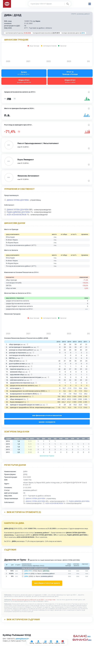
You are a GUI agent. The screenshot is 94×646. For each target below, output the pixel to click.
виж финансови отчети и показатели (47, 415)
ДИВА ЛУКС (28, 571)
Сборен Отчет (24, 81)
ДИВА (26, 576)
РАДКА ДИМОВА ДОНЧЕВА (18, 212)
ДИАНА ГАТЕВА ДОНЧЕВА (18, 200)
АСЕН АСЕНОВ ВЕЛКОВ (16, 215)
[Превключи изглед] (90, 22)
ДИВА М (27, 573)
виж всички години (47, 456)
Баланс (24, 73)
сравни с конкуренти (47, 422)
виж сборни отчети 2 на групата (47, 583)
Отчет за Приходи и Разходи (70, 73)
